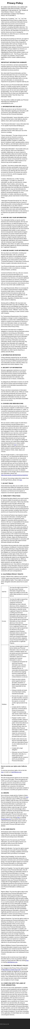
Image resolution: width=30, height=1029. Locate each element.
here (15, 444)
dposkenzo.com (16, 772)
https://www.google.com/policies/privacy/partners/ (14, 475)
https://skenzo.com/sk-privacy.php (11, 969)
